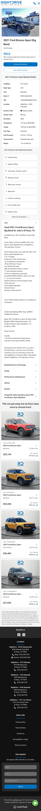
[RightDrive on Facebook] (18, 634)
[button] (35, 3)
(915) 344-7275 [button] (22, 708)
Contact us (20, 734)
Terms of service (20, 745)
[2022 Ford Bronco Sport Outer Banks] (20, 524)
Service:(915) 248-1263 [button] (22, 657)
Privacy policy (20, 722)
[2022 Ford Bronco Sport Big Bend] (20, 475)
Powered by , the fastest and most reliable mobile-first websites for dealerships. (20, 801)
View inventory (20, 728)
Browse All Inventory (20, 64)
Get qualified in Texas (20, 739)
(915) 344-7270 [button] (22, 695)
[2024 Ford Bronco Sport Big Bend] (20, 574)
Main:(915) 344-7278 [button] (22, 655)
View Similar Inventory (20, 70)
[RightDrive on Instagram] (22, 634)
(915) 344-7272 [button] (22, 670)
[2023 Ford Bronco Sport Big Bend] (20, 425)
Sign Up (20, 786)
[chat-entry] (35, 803)
